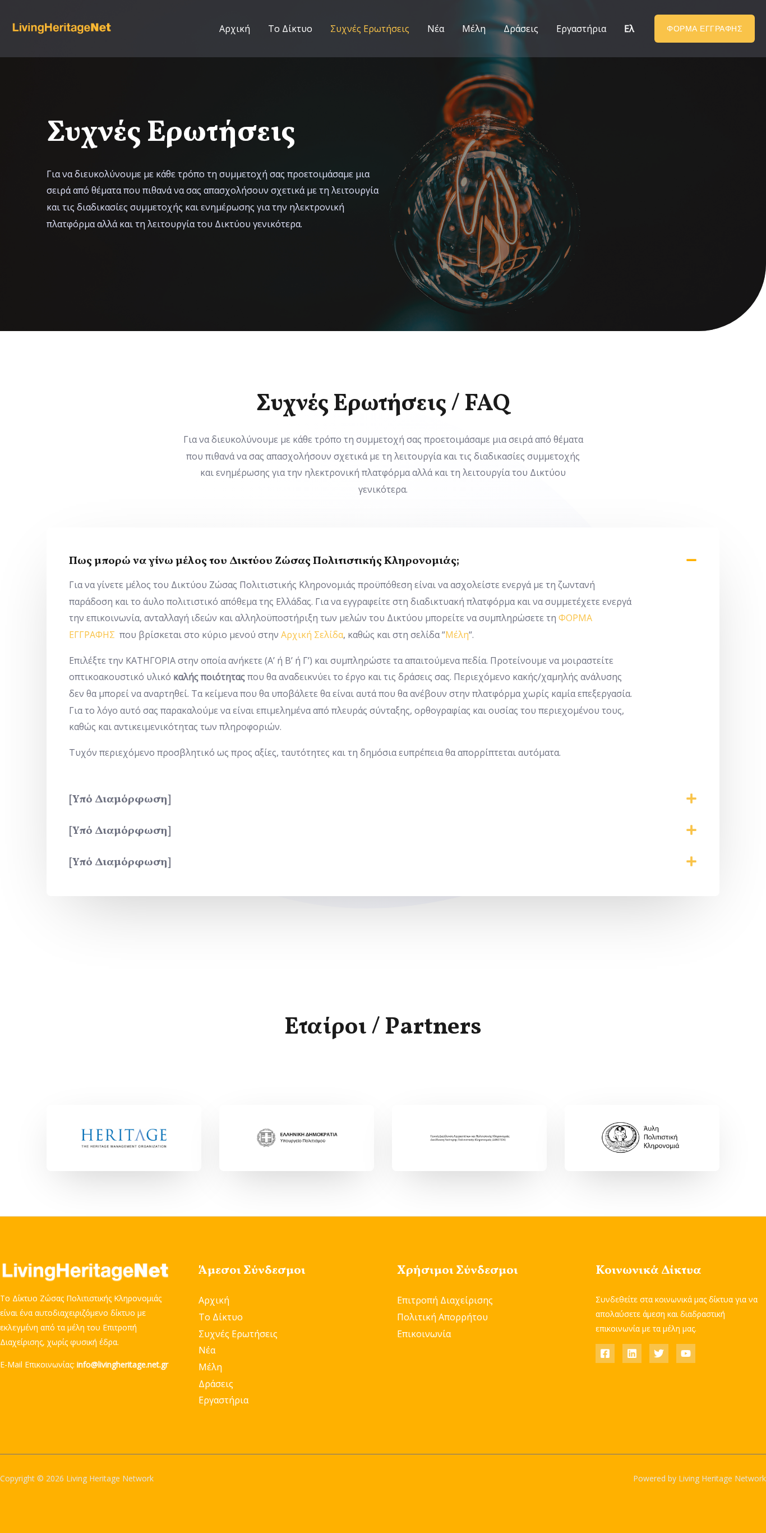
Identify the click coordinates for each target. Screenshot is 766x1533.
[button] (383, 561)
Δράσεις (521, 28)
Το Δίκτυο (290, 28)
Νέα (435, 28)
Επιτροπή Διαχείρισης (445, 1300)
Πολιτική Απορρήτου (442, 1317)
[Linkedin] (632, 1353)
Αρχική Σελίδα (312, 634)
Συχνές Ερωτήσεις (369, 28)
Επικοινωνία (424, 1334)
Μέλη (474, 28)
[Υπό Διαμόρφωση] (120, 799)
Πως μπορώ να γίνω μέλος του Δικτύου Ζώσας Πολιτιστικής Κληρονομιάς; (264, 561)
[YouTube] (685, 1353)
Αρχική (234, 28)
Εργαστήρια (581, 28)
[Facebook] (605, 1353)
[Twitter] (658, 1353)
